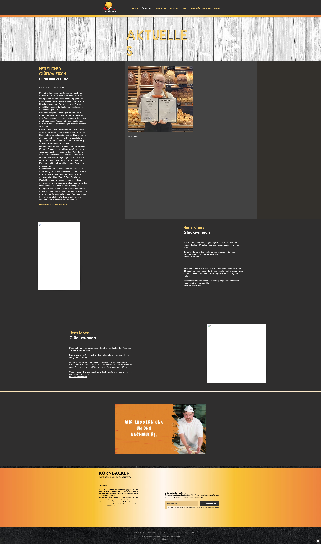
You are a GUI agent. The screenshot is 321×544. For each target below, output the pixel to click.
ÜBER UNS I (144, 532)
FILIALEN (162, 532)
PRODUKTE (153, 532)
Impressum (160, 537)
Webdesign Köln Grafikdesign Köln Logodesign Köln (144, 465)
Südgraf (165, 539)
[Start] (317, 541)
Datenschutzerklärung (174, 537)
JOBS (168, 532)
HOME (136, 532)
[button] (160, 451)
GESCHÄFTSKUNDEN (179, 532)
